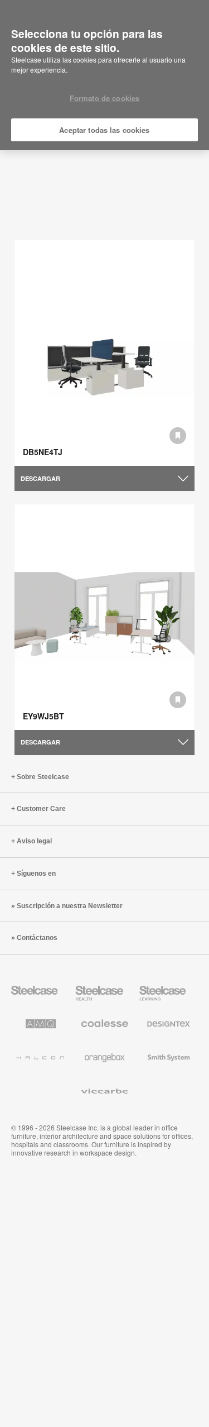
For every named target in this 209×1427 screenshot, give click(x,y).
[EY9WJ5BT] (104, 617)
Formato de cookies (104, 98)
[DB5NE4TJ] (104, 353)
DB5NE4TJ (42, 451)
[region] (104, 75)
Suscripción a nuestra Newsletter (70, 906)
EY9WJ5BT (43, 716)
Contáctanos (37, 938)
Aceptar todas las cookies (104, 130)
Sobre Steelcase (43, 777)
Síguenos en (36, 873)
